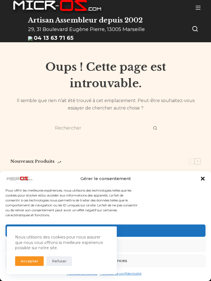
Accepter (29, 261)
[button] (203, 178)
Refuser (59, 261)
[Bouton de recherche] (155, 128)
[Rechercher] (195, 29)
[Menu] (198, 7)
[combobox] (100, 128)
